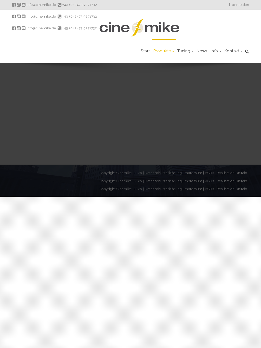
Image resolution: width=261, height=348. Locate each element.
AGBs (209, 173)
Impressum (193, 173)
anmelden (240, 4)
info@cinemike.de (41, 5)
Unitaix (241, 173)
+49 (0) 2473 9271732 (79, 5)
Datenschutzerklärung (163, 173)
